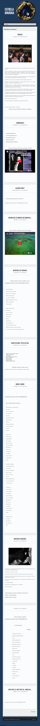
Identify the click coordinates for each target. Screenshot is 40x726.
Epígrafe (5, 719)
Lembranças (20, 123)
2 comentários (15, 345)
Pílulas (7, 719)
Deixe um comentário (15, 190)
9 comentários (15, 36)
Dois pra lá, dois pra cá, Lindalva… (20, 690)
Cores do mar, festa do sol (20, 343)
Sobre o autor (18, 719)
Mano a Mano (20, 384)
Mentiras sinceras (20, 539)
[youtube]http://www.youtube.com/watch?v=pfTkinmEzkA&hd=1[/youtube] (17, 283)
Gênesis (20, 35)
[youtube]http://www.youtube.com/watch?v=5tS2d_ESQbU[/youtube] (16, 618)
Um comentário (16, 272)
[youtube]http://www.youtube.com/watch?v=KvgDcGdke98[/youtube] (16, 396)
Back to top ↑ (34, 719)
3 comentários (16, 219)
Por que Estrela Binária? (12, 719)
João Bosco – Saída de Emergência (10, 595)
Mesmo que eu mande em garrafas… (20, 218)
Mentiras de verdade (20, 270)
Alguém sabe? (20, 188)
